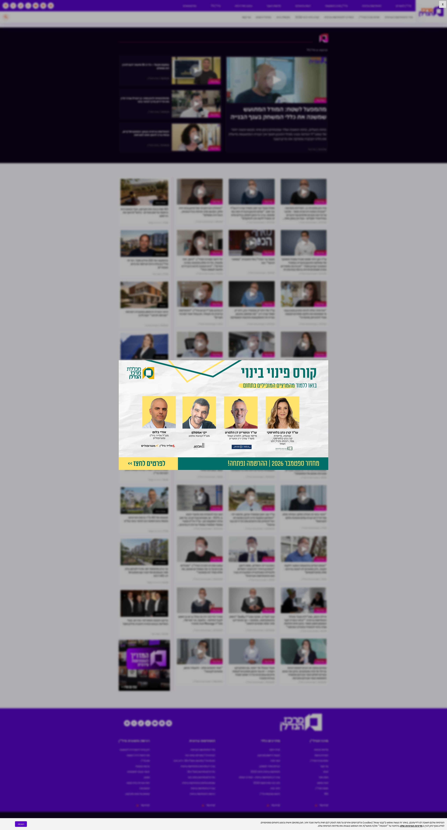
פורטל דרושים (263, 17)
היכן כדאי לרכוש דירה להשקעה (135, 749)
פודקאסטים (189, 6)
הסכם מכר (144, 788)
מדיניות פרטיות (321, 749)
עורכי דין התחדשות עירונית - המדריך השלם (259, 777)
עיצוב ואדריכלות (243, 6)
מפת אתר (323, 777)
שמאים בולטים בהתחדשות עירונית (198, 782)
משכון (147, 777)
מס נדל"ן (145, 760)
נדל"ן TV (216, 6)
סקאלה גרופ (283, 17)
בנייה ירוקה (274, 749)
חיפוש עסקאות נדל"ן (270, 793)
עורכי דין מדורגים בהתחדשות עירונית (198, 766)
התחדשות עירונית (371, 6)
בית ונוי (163, 305)
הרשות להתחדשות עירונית (202, 793)
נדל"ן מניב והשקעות (336, 6)
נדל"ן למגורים (403, 6)
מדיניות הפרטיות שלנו (411, 825)
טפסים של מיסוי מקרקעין (137, 793)
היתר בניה (275, 788)
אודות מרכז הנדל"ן (369, 17)
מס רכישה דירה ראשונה (138, 755)
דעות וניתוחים (303, 6)
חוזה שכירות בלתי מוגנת (138, 782)
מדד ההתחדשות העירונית (399, 17)
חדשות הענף (274, 6)
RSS (326, 793)
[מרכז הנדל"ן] (431, 11)
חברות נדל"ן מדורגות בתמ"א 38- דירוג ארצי (194, 760)
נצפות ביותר (160, 202)
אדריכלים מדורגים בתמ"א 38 (201, 771)
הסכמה (21, 824)
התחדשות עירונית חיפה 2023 (265, 771)
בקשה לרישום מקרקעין (269, 755)
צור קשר (246, 17)
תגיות (325, 771)
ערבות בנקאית (142, 766)
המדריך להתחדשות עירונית (339, 17)
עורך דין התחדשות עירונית (203, 788)
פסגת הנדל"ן (322, 788)
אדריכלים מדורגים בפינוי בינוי (201, 777)
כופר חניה (275, 760)
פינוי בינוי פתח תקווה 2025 (266, 782)
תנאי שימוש (322, 782)
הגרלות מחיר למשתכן (269, 766)
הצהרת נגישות (321, 755)
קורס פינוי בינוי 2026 (307, 17)
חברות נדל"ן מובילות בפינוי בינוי (200, 755)
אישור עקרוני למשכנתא (138, 771)
